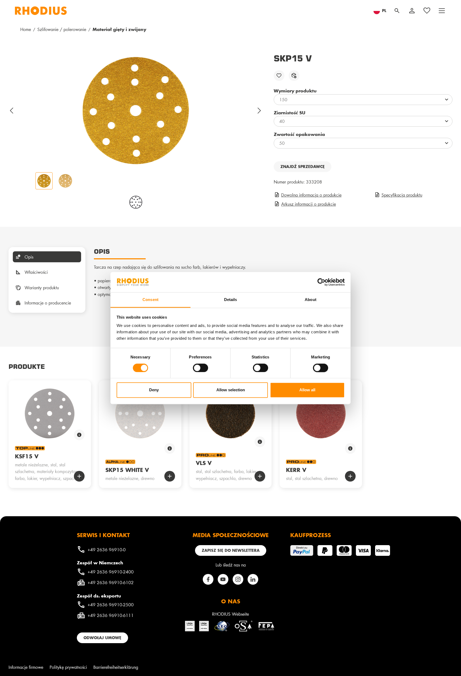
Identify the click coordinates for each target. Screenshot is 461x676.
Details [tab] (230, 300)
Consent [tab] (150, 300)
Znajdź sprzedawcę (302, 166)
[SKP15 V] (135, 110)
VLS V (204, 462)
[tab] (47, 257)
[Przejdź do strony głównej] (41, 10)
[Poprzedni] (12, 110)
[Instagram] (238, 579)
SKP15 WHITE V (127, 469)
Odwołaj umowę (102, 637)
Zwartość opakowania (299, 134)
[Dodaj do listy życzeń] (279, 75)
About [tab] (310, 300)
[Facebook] (208, 579)
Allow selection (230, 390)
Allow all (307, 390)
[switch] (200, 368)
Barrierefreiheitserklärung (115, 667)
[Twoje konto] (412, 10)
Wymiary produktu (295, 90)
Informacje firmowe (26, 667)
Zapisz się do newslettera (231, 550)
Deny (154, 390)
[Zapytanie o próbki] (294, 75)
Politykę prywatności (68, 667)
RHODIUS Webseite (230, 613)
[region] (135, 121)
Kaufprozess (310, 535)
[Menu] (442, 10)
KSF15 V (26, 456)
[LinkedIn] (253, 579)
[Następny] (259, 110)
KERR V (296, 469)
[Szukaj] (397, 10)
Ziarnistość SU (289, 112)
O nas (230, 601)
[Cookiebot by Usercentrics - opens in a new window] (321, 282)
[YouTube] (223, 579)
